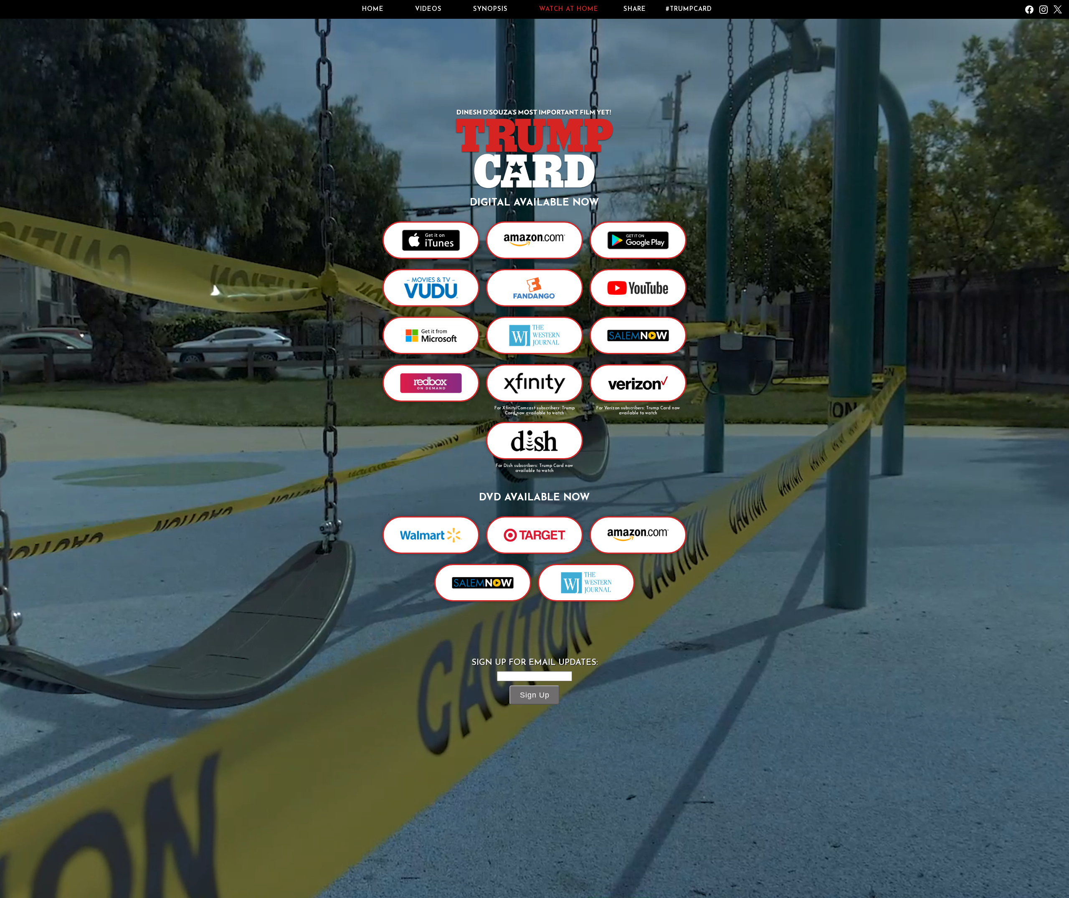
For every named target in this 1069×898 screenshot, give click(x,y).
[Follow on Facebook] (1029, 9)
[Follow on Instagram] (1043, 9)
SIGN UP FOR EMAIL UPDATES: (534, 663)
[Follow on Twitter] (1058, 9)
